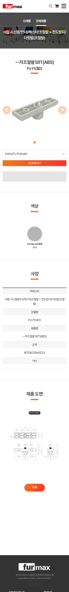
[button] (34, 142)
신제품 (27, 21)
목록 (34, 487)
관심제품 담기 (34, 163)
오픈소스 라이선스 (35, 584)
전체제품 (41, 21)
